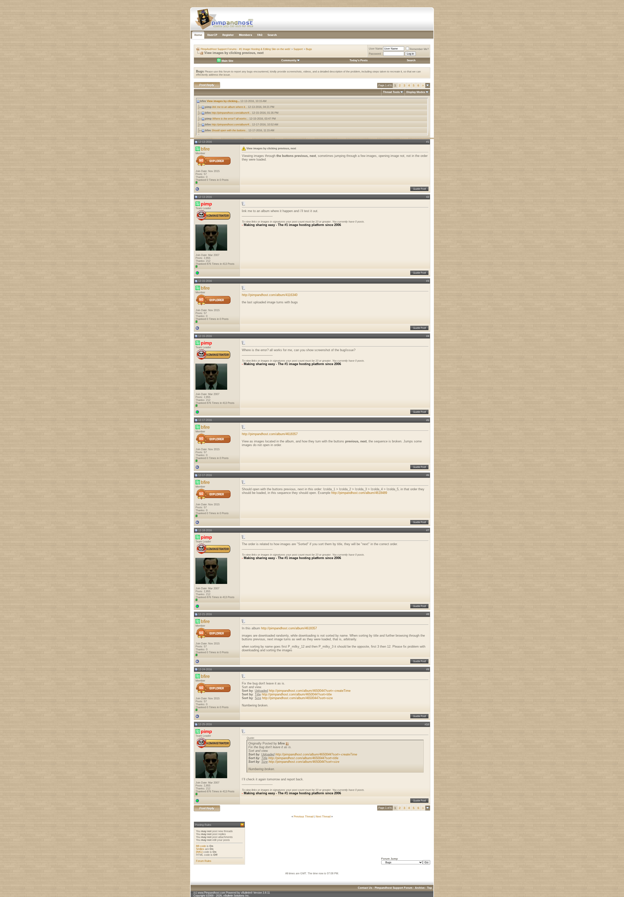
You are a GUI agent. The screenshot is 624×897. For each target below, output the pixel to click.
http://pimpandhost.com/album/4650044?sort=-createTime (310, 691)
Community (288, 60)
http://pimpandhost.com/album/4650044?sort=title (297, 694)
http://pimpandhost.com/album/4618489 (359, 493)
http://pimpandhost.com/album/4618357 (270, 434)
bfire (205, 149)
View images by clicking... (223, 101)
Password (375, 53)
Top (429, 887)
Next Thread (323, 816)
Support (298, 49)
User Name (375, 48)
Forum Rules (203, 860)
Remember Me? (419, 49)
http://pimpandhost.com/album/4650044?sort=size (297, 698)
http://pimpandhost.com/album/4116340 (269, 295)
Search (411, 60)
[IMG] (199, 851)
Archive (420, 887)
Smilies (200, 848)
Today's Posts (359, 60)
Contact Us (365, 887)
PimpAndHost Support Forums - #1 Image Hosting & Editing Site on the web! (245, 49)
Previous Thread (303, 816)
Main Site (227, 60)
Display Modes (415, 92)
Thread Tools (391, 92)
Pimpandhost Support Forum (393, 887)
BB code (201, 846)
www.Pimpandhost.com (211, 892)
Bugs (309, 49)
